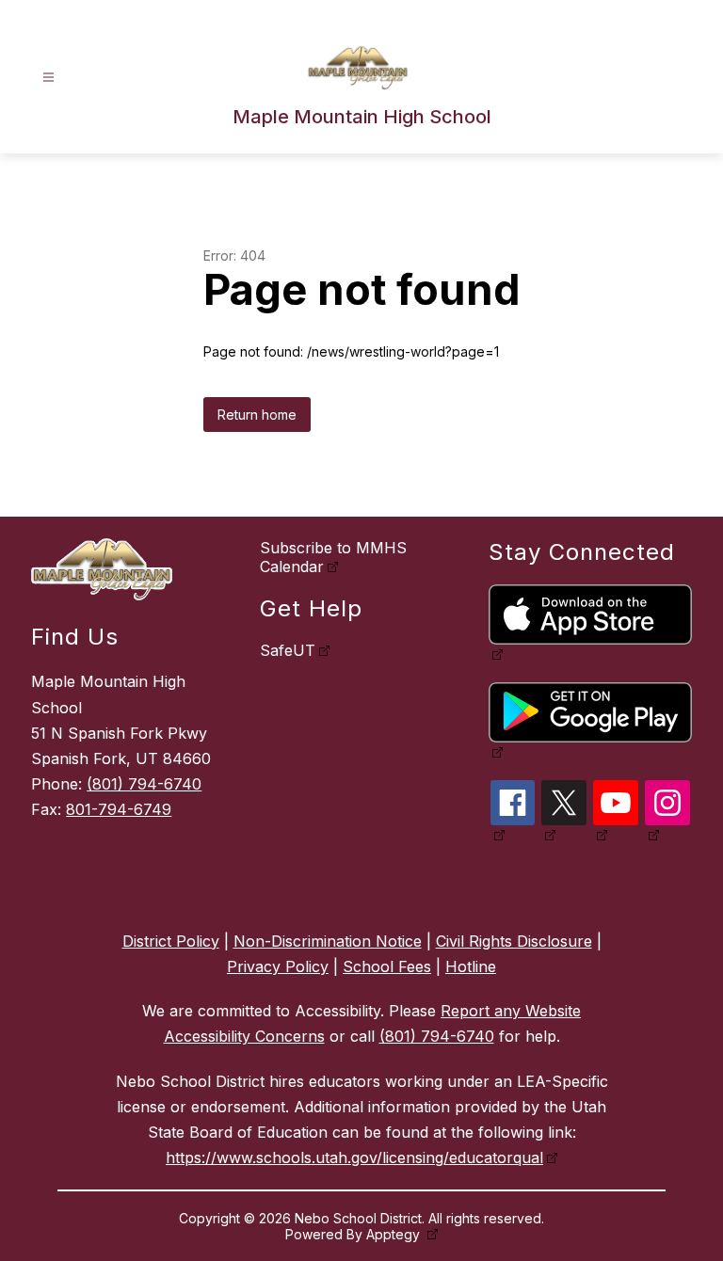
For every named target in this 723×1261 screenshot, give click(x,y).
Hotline (470, 966)
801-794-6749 (118, 809)
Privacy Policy (278, 966)
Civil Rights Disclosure (514, 941)
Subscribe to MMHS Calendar (333, 557)
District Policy (170, 941)
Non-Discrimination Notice (327, 941)
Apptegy (395, 1234)
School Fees (387, 966)
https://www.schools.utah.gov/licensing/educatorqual (354, 1157)
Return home (257, 415)
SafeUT (287, 650)
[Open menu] (48, 77)
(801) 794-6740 (144, 783)
